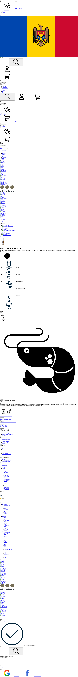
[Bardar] (1, 167)
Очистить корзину (3, 82)
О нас (5, 471)
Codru (5, 556)
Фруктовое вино (6, 548)
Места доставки (6, 488)
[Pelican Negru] (2, 203)
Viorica (5, 524)
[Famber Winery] (3, 192)
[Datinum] (2, 579)
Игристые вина (4, 87)
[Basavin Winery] (3, 168)
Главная (3, 219)
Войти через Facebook (37, 676)
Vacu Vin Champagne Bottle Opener (5, 419)
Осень (3, 448)
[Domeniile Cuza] (3, 182)
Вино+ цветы (4, 468)
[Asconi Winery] (2, 562)
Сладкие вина (4, 538)
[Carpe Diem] (2, 570)
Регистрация (5, 148)
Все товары (2, 402)
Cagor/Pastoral (6, 539)
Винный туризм (6, 480)
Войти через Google (17, 676)
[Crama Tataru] (2, 178)
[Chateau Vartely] (3, 574)
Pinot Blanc (5, 530)
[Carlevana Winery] (3, 171)
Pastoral (5, 540)
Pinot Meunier (9, 231)
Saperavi (5, 508)
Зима (3, 449)
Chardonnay (4, 221)
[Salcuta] (1, 204)
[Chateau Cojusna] (3, 173)
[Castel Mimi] (2, 172)
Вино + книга (4, 466)
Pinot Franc (8, 233)
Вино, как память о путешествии (7, 453)
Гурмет (5, 477)
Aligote (6, 234)
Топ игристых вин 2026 (5, 433)
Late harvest (5, 547)
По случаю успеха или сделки (6, 460)
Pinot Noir (7, 228)
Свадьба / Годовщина (5, 441)
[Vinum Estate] (2, 615)
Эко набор (3, 467)
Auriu (5, 553)
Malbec (5, 510)
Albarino (5, 528)
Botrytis (5, 545)
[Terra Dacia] (2, 207)
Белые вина (4, 516)
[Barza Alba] (2, 566)
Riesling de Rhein (6, 522)
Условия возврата (6, 487)
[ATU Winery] (2, 164)
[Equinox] (2, 583)
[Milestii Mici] (2, 200)
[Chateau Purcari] (3, 175)
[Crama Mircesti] (2, 177)
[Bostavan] (2, 169)
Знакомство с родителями (6, 455)
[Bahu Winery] (2, 166)
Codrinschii (5, 513)
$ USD (1, 114)
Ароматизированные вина (8, 549)
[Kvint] (1, 199)
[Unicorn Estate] (2, 210)
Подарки (3, 90)
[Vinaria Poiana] (2, 215)
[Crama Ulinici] (2, 179)
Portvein (5, 551)
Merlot (6, 229)
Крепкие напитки (5, 88)
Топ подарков (4, 435)
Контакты (3, 12)
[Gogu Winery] (2, 593)
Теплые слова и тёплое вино (6, 454)
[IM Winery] (2, 594)
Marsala (5, 546)
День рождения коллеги (6, 440)
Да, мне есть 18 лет (3, 657)
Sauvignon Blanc (10, 226)
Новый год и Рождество (6, 439)
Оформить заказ (2, 105)
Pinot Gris (7, 225)
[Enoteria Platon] (2, 184)
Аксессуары (4, 89)
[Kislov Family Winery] (3, 198)
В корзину (2, 421)
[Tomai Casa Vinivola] (3, 208)
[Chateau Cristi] (2, 174)
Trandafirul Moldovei (7, 554)
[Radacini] (2, 602)
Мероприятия (6, 472)
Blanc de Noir (6, 529)
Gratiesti (5, 557)
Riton (5, 526)
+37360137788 (16, 8)
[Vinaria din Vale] (3, 610)
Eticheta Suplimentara (3, 426)
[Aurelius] (2, 165)
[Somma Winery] (3, 205)
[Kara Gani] (2, 196)
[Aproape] (2, 561)
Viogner (5, 527)
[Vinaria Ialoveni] (3, 213)
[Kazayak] (2, 197)
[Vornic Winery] (2, 217)
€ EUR (5, 114)
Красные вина (4, 504)
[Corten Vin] (2, 176)
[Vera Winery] (2, 211)
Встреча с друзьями (5, 442)
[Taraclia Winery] (3, 206)
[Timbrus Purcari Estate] (4, 606)
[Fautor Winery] (2, 193)
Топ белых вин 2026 (5, 432)
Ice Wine (5, 541)
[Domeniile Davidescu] (3, 183)
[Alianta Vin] (2, 161)
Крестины (3, 443)
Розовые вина (4, 531)
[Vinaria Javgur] (2, 214)
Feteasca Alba (9, 235)
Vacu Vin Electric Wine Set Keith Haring (6, 416)
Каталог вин (4, 86)
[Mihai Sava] (2, 598)
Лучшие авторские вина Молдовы (7, 434)
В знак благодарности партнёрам (7, 459)
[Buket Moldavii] (3, 170)
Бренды (3, 91)
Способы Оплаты (6, 486)
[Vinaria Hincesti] (3, 611)
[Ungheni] (2, 209)
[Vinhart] (1, 216)
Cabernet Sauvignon (12, 230)
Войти (1, 148)
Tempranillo (5, 512)
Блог (4, 470)
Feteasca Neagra (6, 507)
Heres (5, 552)
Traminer (7, 232)
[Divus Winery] (2, 181)
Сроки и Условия (6, 489)
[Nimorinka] (2, 202)
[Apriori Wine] (2, 162)
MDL (2, 113)
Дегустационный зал (5, 10)
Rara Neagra (6, 509)
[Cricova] (1, 578)
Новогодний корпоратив (6, 461)
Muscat (5, 517)
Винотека (3, 11)
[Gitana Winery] (2, 194)
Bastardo (5, 506)
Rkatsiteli (5, 523)
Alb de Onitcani (6, 525)
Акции (3, 92)
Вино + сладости (4, 465)
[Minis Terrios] (2, 201)
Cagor (5, 555)
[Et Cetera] (7, 191)
